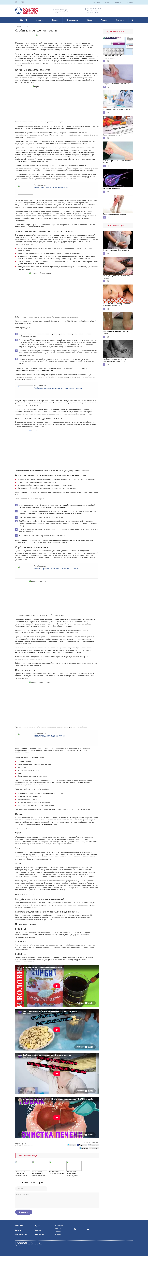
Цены (89, 20)
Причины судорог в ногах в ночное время (117, 161)
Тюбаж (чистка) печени (56, 1173)
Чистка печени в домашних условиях (38, 1174)
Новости (107, 2)
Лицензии (118, 2)
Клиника (39, 20)
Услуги (55, 20)
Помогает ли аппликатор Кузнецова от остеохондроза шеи (117, 304)
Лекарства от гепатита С (112, 135)
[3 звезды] (19, 1145)
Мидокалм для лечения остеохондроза (112, 57)
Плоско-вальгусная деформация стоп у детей (117, 332)
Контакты (119, 20)
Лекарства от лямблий (111, 188)
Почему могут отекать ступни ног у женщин (116, 277)
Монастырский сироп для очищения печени (56, 568)
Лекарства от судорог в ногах (114, 214)
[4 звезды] (21, 1145)
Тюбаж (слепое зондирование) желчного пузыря (58, 388)
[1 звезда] (16, 1145)
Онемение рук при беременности (116, 250)
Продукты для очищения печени (50, 735)
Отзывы (130, 2)
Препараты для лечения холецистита (117, 109)
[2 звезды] (18, 1145)
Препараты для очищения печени (51, 187)
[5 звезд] (23, 1145)
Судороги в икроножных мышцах (116, 83)
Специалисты (73, 20)
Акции (104, 20)
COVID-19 (23, 20)
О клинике (96, 2)
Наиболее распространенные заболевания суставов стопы (114, 360)
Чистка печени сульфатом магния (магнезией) (72, 1175)
